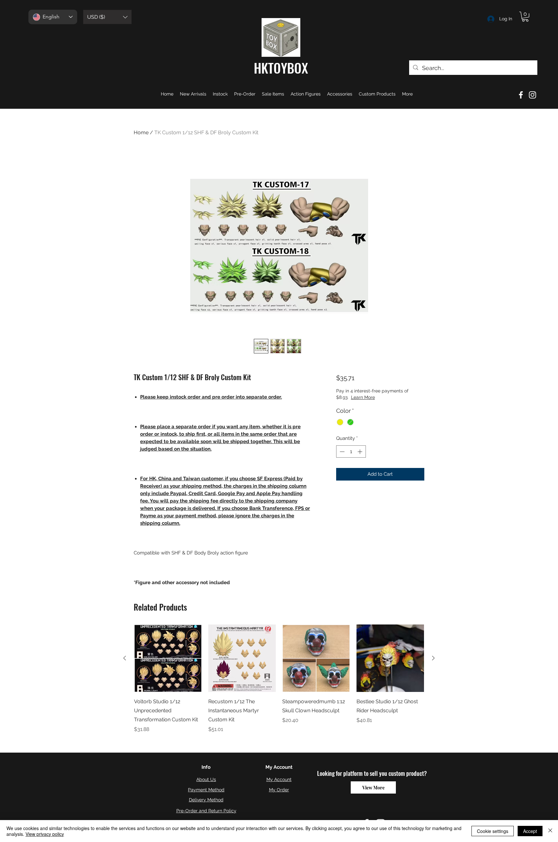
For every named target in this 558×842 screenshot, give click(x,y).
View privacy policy (45, 834)
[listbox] (107, 17)
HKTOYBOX (281, 67)
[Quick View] (168, 658)
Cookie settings (492, 831)
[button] (107, 17)
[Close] (550, 831)
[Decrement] (341, 452)
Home (141, 132)
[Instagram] (532, 95)
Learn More (386, 397)
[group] (279, 679)
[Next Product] (433, 658)
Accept (530, 831)
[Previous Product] (125, 658)
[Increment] (360, 452)
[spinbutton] (351, 452)
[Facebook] (521, 95)
